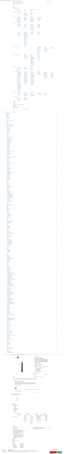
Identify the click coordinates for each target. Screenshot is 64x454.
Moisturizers (25, 19)
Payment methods (32, 422)
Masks (18, 32)
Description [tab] (16, 379)
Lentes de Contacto (52, 77)
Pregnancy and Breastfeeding (19, 74)
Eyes (44, 46)
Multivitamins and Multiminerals (19, 85)
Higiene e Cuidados (18, 98)
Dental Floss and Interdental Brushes (46, 77)
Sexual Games (25, 74)
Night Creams (25, 17)
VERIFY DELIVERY (49, 427)
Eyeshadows (39, 358)
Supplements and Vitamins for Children (19, 76)
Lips (51, 46)
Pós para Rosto (26, 46)
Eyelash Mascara (46, 50)
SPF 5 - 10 (18, 93)
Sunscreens (25, 92)
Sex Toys (25, 77)
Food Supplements (39, 74)
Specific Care (25, 20)
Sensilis (31, 13)
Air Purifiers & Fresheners (32, 80)
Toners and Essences (18, 21)
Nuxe (31, 14)
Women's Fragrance (25, 13)
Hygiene (18, 26)
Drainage (38, 73)
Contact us (25, 418)
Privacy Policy (25, 419)
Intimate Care (19, 24)
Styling (38, 31)
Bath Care (32, 64)
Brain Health (18, 82)
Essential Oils (32, 78)
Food (38, 72)
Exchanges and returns (32, 419)
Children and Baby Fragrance (19, 13)
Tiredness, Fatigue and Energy (19, 83)
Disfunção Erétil (26, 76)
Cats (24, 97)
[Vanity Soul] (16, 415)
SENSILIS (37, 363)
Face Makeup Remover (19, 19)
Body (51, 9)
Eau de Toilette (26, 15)
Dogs (18, 97)
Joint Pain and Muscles (19, 79)
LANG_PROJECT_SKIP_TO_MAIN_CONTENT (5, 0)
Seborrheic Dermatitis (25, 37)
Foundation (38, 48)
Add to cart (45, 374)
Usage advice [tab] (22, 379)
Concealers (32, 46)
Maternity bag (25, 58)
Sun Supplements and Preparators (33, 95)
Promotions (15, 8)
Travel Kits (18, 9)
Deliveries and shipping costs (32, 417)
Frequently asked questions (32, 421)
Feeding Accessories (32, 56)
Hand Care (38, 24)
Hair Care (25, 31)
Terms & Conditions (25, 417)
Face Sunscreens (26, 95)
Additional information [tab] (31, 379)
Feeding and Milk (33, 63)
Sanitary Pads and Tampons (19, 25)
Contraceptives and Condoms (26, 79)
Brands (31, 12)
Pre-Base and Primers (39, 50)
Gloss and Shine (53, 48)
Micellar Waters (19, 18)
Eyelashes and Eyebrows (32, 21)
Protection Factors (19, 92)
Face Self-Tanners (39, 94)
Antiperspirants (32, 29)
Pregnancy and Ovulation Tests (26, 81)
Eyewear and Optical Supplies (52, 76)
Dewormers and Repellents (19, 100)
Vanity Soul (13, 354)
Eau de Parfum (26, 14)
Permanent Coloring (32, 33)
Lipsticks (52, 47)
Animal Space (15, 96)
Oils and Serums (39, 32)
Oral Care (32, 65)
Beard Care (18, 67)
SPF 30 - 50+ (18, 94)
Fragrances (38, 9)
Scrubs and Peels (19, 22)
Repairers (38, 27)
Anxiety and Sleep (19, 77)
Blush (38, 52)
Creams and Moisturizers (25, 26)
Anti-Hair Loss (32, 69)
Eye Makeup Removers (32, 18)
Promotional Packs (33, 9)
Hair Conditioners (19, 35)
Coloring (32, 31)
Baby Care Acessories (32, 61)
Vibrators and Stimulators (25, 82)
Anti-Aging (25, 18)
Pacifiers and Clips (33, 58)
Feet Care (25, 24)
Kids (37, 54)
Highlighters (18, 46)
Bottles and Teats (33, 57)
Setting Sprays (39, 47)
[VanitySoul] (35, 388)
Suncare (32, 10)
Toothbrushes (45, 75)
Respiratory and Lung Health (19, 91)
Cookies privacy (31, 424)
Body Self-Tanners (39, 93)
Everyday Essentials (25, 45)
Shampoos (18, 34)
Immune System (19, 88)
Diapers (18, 54)
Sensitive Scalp (26, 36)
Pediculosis (25, 32)
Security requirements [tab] (18, 381)
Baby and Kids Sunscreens (25, 94)
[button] (50, 1)
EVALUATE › (37, 357)
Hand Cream (25, 68)
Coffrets (25, 9)
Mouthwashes (45, 72)
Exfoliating (32, 28)
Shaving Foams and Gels (19, 68)
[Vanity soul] (32, 3)
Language (16, 390)
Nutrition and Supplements (18, 10)
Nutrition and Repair (25, 40)
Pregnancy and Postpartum (26, 55)
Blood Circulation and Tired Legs (33, 76)
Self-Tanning (38, 92)
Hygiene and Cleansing (18, 17)
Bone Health (18, 72)
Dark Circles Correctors (45, 48)
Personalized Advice (25, 421)
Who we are (25, 416)
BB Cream (38, 51)
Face (24, 10)
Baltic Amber (32, 72)
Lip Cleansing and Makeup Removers (39, 18)
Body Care (32, 24)
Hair (44, 9)
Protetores (45, 94)
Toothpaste (45, 73)
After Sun (32, 94)
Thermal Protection (38, 33)
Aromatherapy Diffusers (32, 77)
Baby (18, 55)
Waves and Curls (26, 33)
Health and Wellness (16, 71)
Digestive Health (19, 87)
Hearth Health (19, 86)
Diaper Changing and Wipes (33, 62)
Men (14, 66)
